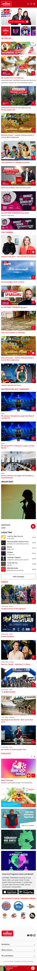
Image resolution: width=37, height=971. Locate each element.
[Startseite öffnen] (6, 3)
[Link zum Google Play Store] (26, 892)
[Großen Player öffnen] (27, 968)
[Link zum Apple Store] (10, 892)
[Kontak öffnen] (28, 3)
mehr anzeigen (18, 577)
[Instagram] (34, 935)
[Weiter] (35, 756)
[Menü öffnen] (34, 3)
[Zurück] (31, 756)
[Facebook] (31, 935)
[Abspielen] (33, 968)
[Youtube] (28, 935)
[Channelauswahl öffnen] (31, 3)
